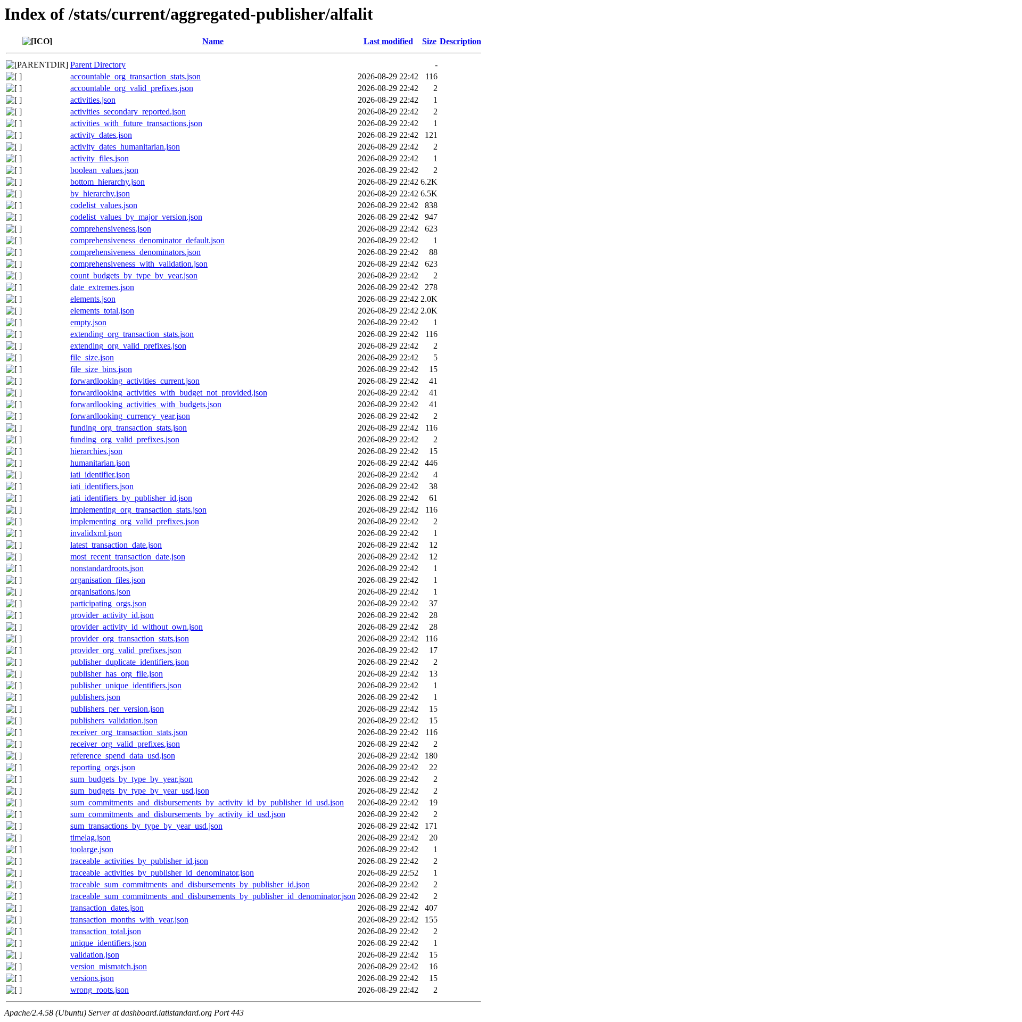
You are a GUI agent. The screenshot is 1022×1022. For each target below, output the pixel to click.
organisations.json (100, 591)
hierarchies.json (96, 451)
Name (213, 41)
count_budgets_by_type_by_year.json (133, 275)
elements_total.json (102, 310)
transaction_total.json (105, 931)
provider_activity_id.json (112, 615)
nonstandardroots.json (107, 568)
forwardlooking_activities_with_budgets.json (145, 404)
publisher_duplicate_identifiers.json (129, 661)
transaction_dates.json (107, 907)
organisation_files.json (107, 579)
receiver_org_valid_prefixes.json (125, 743)
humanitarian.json (100, 462)
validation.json (94, 954)
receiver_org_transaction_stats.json (128, 732)
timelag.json (90, 837)
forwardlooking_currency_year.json (130, 416)
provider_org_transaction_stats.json (129, 638)
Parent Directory (98, 64)
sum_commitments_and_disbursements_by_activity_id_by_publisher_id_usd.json (207, 802)
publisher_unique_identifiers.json (126, 685)
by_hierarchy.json (100, 193)
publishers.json (95, 697)
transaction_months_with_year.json (129, 919)
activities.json (93, 99)
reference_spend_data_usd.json (122, 755)
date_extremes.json (102, 287)
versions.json (92, 978)
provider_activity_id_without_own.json (136, 626)
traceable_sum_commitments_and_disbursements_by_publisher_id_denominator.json (213, 896)
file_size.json (92, 357)
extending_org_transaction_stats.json (132, 334)
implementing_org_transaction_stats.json (138, 509)
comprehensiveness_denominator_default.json (147, 240)
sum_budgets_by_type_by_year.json (131, 779)
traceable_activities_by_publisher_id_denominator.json (162, 872)
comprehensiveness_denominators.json (135, 252)
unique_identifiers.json (108, 942)
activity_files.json (99, 158)
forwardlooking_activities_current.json (135, 380)
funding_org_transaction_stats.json (128, 427)
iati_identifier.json (100, 474)
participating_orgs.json (108, 603)
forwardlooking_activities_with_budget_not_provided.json (168, 392)
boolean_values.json (104, 170)
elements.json (93, 298)
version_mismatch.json (108, 966)
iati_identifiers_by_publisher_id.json (131, 497)
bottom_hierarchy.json (107, 181)
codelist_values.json (103, 205)
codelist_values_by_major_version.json (136, 216)
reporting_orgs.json (102, 767)
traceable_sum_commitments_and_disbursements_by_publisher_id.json (190, 884)
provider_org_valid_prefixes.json (126, 650)
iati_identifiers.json (102, 486)
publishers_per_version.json (117, 708)
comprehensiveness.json (110, 228)
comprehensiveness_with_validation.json (139, 263)
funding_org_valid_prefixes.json (124, 439)
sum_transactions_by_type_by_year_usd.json (146, 825)
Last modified (388, 41)
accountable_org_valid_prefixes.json (131, 88)
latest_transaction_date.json (116, 544)
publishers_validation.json (114, 720)
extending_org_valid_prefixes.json (128, 345)
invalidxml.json (96, 533)
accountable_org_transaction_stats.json (135, 76)
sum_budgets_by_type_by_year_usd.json (139, 790)
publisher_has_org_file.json (116, 673)
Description (460, 41)
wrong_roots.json (99, 989)
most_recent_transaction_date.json (127, 556)
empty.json (88, 322)
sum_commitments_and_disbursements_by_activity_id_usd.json (177, 814)
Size (429, 41)
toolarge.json (91, 849)
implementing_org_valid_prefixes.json (134, 521)
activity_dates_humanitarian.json (125, 146)
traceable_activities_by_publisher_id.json (139, 861)
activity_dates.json (101, 134)
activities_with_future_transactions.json (136, 123)
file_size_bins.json (101, 369)
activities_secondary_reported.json (128, 111)
